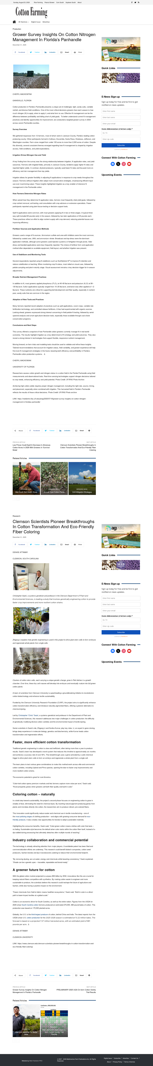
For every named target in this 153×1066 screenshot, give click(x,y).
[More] (89, 430)
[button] (135, 22)
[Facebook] (132, 2)
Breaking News (26, 489)
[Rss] (138, 2)
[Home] (14, 22)
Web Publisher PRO (35, 1061)
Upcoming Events (112, 174)
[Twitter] (135, 2)
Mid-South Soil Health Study (26, 492)
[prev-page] (14, 498)
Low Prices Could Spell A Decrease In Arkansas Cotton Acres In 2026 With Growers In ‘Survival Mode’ (31, 447)
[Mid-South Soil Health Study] (26, 478)
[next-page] (17, 498)
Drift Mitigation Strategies (82, 492)
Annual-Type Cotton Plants (54, 492)
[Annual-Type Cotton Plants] (54, 478)
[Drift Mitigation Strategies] (82, 478)
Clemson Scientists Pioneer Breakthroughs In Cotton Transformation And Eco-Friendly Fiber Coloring (78, 447)
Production (17, 29)
